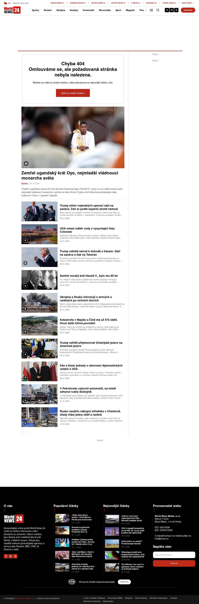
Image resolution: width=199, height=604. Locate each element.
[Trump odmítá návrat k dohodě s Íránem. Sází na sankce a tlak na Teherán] (39, 257)
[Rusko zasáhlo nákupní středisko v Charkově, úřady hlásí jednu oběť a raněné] (39, 417)
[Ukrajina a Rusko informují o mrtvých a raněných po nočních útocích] (39, 303)
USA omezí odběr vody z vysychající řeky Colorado (87, 230)
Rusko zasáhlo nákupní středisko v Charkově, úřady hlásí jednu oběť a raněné (90, 413)
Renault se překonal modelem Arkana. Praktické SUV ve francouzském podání (81, 530)
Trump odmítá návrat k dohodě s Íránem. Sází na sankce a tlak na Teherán (90, 253)
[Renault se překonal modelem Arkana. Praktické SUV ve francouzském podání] (62, 530)
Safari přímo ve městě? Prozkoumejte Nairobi (131, 542)
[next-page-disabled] (28, 433)
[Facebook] (167, 10)
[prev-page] (23, 433)
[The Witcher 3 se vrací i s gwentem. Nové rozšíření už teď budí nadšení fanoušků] (112, 567)
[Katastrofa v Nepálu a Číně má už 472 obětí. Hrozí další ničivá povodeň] (39, 325)
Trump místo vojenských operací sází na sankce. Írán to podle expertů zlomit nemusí (89, 207)
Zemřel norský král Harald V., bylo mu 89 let (89, 276)
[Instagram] (171, 10)
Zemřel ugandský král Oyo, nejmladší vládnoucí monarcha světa (69, 175)
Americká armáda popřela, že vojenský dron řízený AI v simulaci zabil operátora (83, 567)
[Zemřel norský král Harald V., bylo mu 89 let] (39, 280)
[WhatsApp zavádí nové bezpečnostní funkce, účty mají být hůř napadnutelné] (112, 555)
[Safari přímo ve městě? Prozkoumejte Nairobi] (112, 543)
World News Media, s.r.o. (25, 598)
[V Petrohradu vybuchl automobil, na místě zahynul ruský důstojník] (39, 394)
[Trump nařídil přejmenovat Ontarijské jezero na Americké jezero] (39, 348)
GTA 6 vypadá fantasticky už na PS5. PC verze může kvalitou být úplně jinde (132, 530)
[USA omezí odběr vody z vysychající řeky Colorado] (39, 234)
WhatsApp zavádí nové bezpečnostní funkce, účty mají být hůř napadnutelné (133, 554)
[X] (176, 10)
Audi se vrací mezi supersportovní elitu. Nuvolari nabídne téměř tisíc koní (131, 519)
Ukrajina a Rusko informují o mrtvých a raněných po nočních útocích (86, 298)
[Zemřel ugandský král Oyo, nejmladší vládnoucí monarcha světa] (72, 137)
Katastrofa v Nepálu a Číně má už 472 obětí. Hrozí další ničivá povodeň (89, 321)
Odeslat (174, 563)
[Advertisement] (155, 108)
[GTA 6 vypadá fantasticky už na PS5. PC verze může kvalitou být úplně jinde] (112, 531)
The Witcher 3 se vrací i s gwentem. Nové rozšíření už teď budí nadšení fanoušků (132, 567)
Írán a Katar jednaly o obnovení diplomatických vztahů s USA (91, 367)
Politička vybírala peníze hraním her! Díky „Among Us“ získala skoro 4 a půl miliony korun (83, 543)
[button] (158, 10)
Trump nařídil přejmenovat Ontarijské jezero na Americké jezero (91, 344)
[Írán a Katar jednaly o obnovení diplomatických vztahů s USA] (39, 371)
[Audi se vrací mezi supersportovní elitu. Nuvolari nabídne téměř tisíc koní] (112, 519)
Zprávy (24, 183)
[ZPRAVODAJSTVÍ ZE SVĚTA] (8, 10)
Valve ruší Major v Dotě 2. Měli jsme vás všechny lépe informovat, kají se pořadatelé (83, 555)
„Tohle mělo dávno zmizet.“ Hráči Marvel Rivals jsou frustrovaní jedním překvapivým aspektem (82, 519)
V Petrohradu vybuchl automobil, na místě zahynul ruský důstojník (88, 390)
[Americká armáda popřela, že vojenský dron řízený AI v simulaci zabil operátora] (62, 567)
